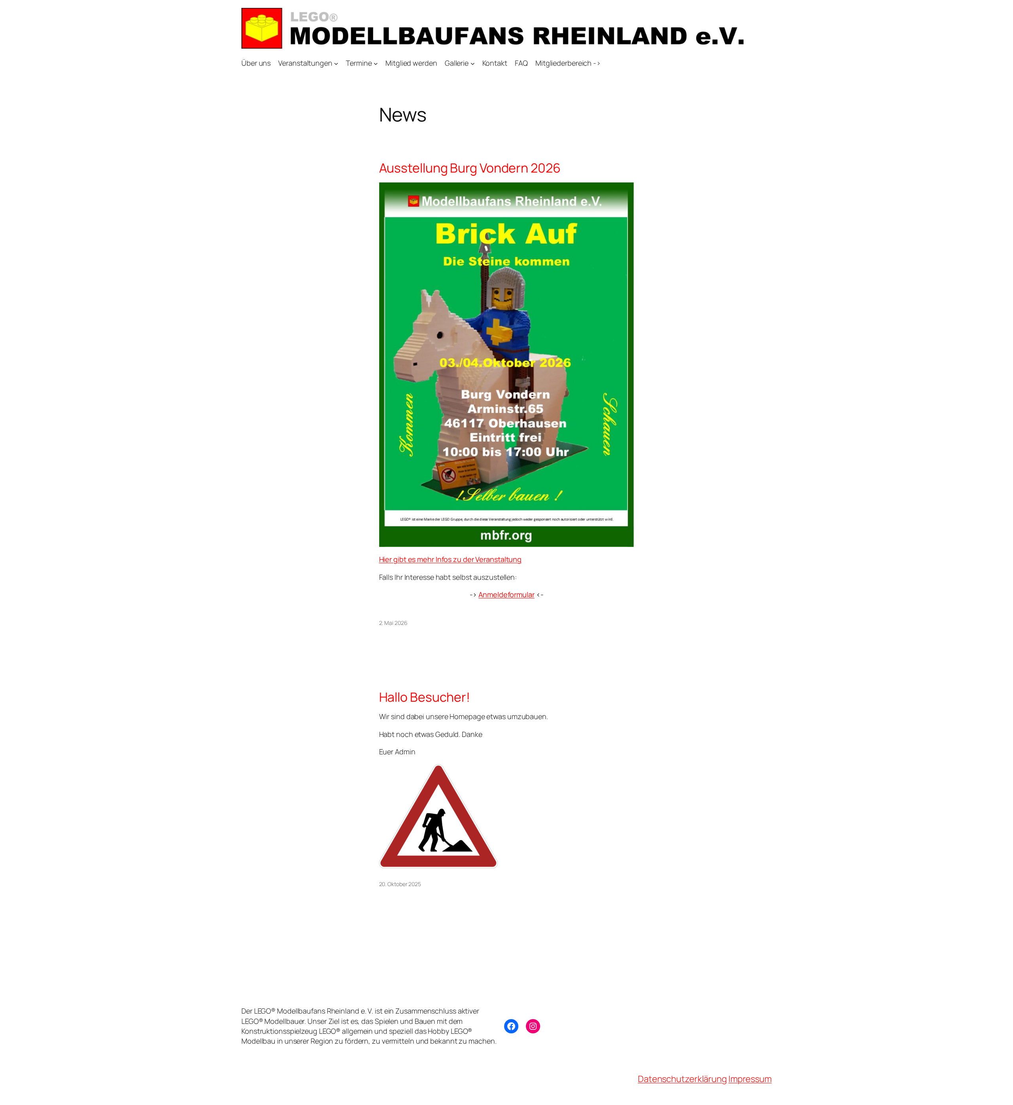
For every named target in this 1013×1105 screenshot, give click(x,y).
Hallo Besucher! (424, 697)
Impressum (750, 1079)
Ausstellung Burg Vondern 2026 (470, 168)
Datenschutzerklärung (682, 1079)
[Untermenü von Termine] (376, 63)
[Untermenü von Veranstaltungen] (336, 63)
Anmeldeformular (506, 594)
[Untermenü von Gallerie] (472, 63)
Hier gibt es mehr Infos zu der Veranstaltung (450, 559)
